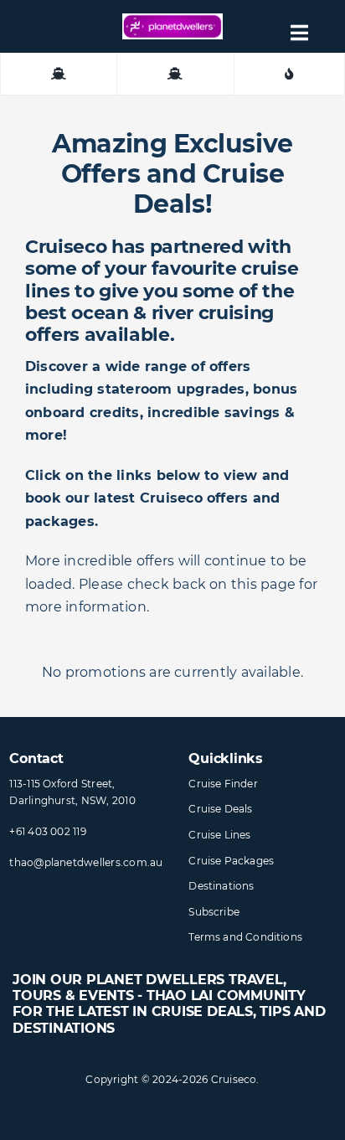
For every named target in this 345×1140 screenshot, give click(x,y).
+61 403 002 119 (47, 831)
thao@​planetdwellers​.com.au (85, 862)
